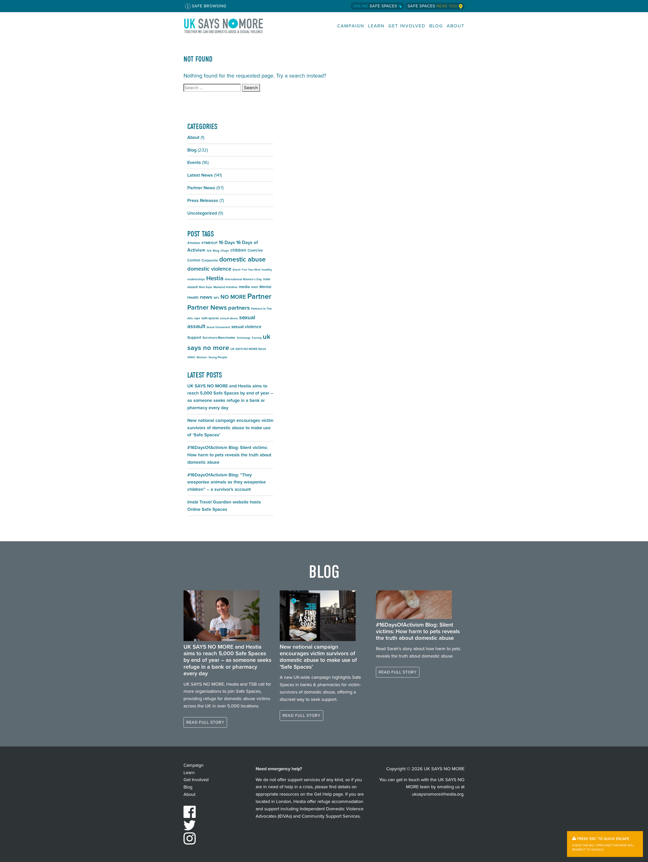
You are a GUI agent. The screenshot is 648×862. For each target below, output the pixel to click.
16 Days (227, 242)
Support (194, 337)
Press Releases (202, 200)
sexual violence (246, 326)
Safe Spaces (375, 6)
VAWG (191, 357)
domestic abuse (242, 259)
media (244, 287)
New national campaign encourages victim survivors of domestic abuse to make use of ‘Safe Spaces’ (230, 427)
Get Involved (407, 26)
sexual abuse (229, 318)
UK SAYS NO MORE (229, 25)
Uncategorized (202, 213)
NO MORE (233, 297)
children (238, 250)
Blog (436, 26)
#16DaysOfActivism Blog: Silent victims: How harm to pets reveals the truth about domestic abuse (229, 454)
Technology (243, 338)
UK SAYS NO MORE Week (248, 349)
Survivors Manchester (218, 337)
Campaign (350, 26)
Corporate (209, 260)
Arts (209, 251)
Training (256, 338)
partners (239, 307)
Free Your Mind (251, 270)
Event (236, 269)
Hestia (215, 278)
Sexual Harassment (218, 327)
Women (201, 357)
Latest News (200, 175)
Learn (376, 26)
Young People (217, 357)
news (206, 297)
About (455, 26)
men (254, 287)
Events (194, 162)
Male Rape (205, 287)
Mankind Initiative (225, 287)
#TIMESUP (209, 242)
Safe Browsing (208, 6)
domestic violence (209, 269)
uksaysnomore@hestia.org (437, 794)
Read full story (205, 722)
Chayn (224, 250)
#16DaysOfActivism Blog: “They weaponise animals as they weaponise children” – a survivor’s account (226, 482)
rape (197, 318)
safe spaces (210, 318)
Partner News (201, 187)
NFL (216, 297)
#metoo (193, 243)
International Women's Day (243, 279)
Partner (259, 296)
